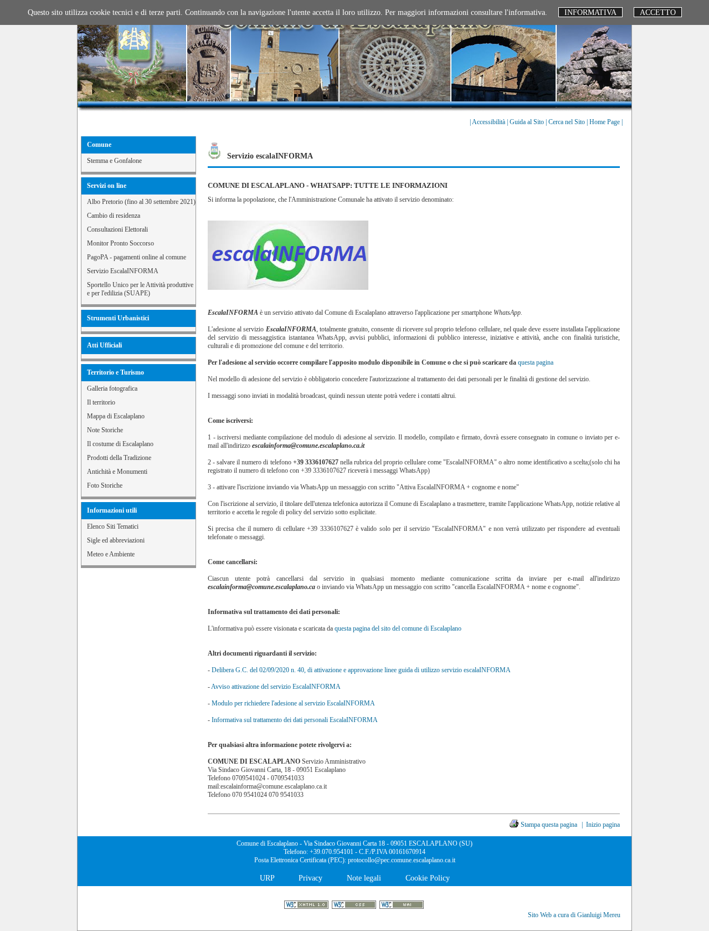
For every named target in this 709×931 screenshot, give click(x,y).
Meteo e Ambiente (111, 554)
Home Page (605, 122)
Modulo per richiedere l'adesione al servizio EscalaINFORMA (293, 703)
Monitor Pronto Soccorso (120, 243)
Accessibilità (489, 122)
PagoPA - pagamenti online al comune (136, 257)
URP (267, 877)
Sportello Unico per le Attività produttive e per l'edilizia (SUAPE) (140, 289)
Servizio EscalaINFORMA (122, 271)
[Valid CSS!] (355, 905)
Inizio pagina (603, 824)
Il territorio (101, 402)
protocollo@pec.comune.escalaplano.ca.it (401, 860)
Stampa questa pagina (549, 824)
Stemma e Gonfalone (114, 161)
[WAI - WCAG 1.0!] (402, 905)
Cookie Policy (427, 877)
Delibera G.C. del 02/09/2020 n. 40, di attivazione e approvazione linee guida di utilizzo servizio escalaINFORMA (361, 670)
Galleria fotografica (112, 388)
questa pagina (535, 362)
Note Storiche (105, 430)
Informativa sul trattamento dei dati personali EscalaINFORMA (295, 720)
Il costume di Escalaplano (120, 444)
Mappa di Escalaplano (116, 416)
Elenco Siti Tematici (112, 526)
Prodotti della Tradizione (119, 458)
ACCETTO (658, 12)
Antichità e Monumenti (117, 471)
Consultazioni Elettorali (117, 229)
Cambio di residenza (113, 215)
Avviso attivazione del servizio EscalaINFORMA (276, 686)
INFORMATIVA (590, 12)
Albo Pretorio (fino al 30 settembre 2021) (141, 202)
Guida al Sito (528, 122)
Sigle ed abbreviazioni (116, 540)
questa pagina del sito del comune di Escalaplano (398, 628)
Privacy (310, 877)
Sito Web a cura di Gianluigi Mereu (574, 915)
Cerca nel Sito (567, 122)
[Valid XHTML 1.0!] (307, 905)
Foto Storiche (104, 485)
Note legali (364, 877)
